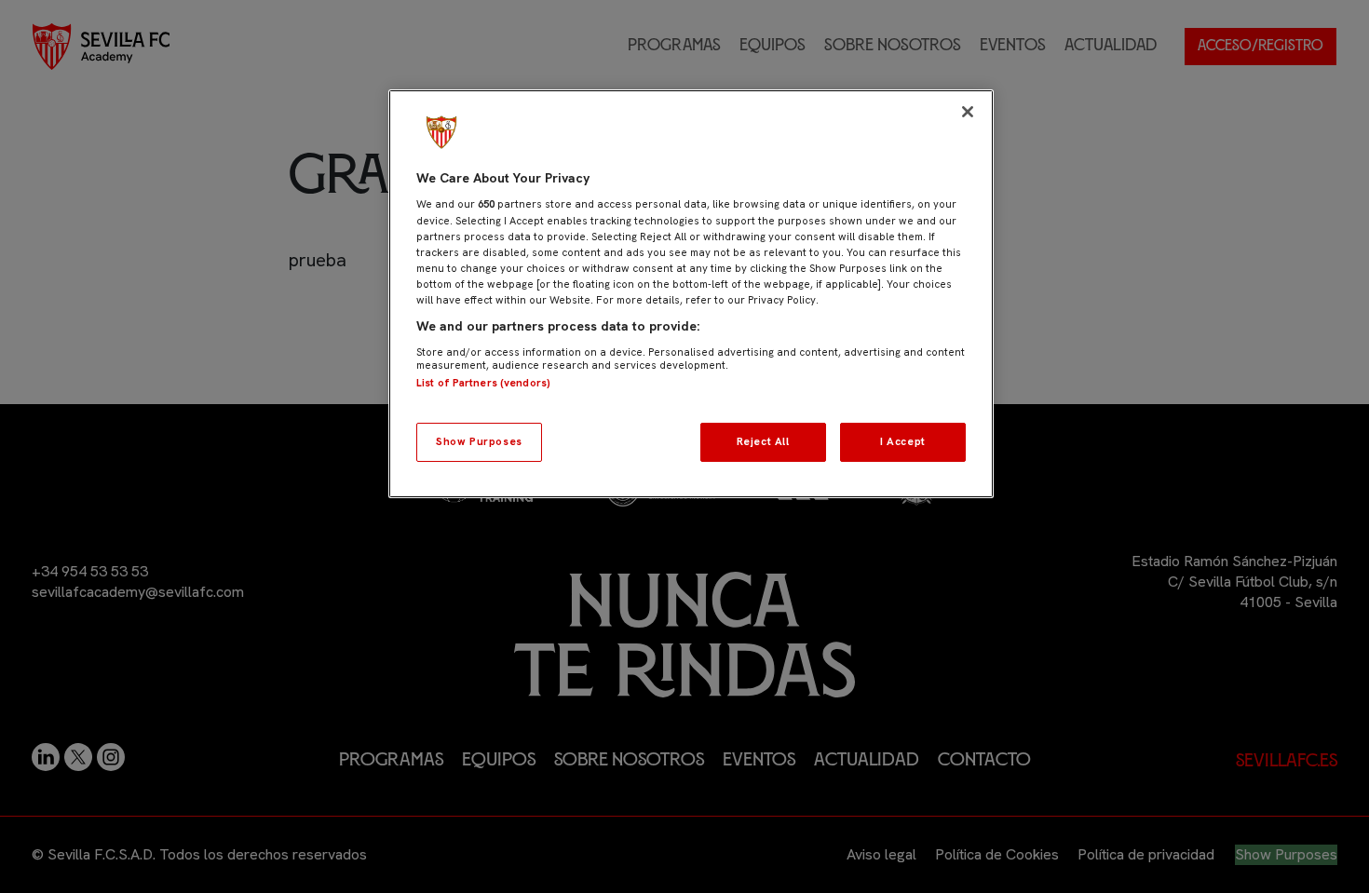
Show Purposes (479, 441)
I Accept (903, 441)
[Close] (967, 111)
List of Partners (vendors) (483, 382)
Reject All (763, 441)
